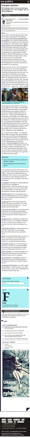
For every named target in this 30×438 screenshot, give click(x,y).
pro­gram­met (9, 163)
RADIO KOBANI (6, 251)
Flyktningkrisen (13, 29)
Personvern (20, 421)
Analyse (10, 419)
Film (3, 29)
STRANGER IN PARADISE (9, 265)
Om (15, 421)
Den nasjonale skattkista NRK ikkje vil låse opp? (15, 328)
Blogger (4, 26)
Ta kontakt (4, 315)
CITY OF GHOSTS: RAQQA (20, 45)
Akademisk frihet (8, 345)
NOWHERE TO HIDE (8, 244)
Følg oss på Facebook (9, 426)
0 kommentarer (24, 19)
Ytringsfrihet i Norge (8, 347)
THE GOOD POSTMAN (8, 209)
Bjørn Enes (7, 327)
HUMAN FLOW (6, 219)
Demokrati (6, 348)
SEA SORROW (6, 257)
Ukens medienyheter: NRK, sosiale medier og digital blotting (15, 336)
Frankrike (6, 344)
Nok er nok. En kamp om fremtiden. (19, 339)
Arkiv (23, 419)
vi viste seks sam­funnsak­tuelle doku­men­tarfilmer (14, 39)
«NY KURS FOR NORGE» (17, 333)
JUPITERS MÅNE (11, 143)
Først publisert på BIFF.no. (10, 30)
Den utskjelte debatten (18, 330)
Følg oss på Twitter (8, 428)
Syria (23, 29)
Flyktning (7, 29)
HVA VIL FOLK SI (9, 123)
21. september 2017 (9, 19)
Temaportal (16, 419)
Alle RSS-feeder (22, 428)
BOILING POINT (6, 194)
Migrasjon (19, 29)
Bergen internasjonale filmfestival (9, 27)
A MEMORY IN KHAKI (8, 228)
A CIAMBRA (5, 183)
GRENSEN (5, 202)
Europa (26, 27)
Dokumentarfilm (20, 27)
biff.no (5, 165)
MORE (3, 236)
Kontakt (10, 421)
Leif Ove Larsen (22, 431)
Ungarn (26, 29)
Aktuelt (4, 419)
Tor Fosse (9, 20)
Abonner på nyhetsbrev (9, 424)
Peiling (7, 15)
